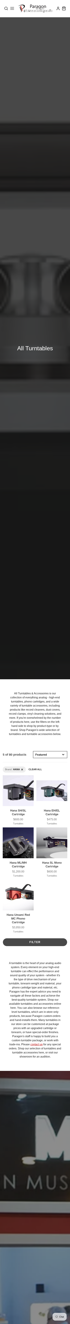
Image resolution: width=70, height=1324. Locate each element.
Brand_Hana (9, 768)
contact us (36, 1044)
